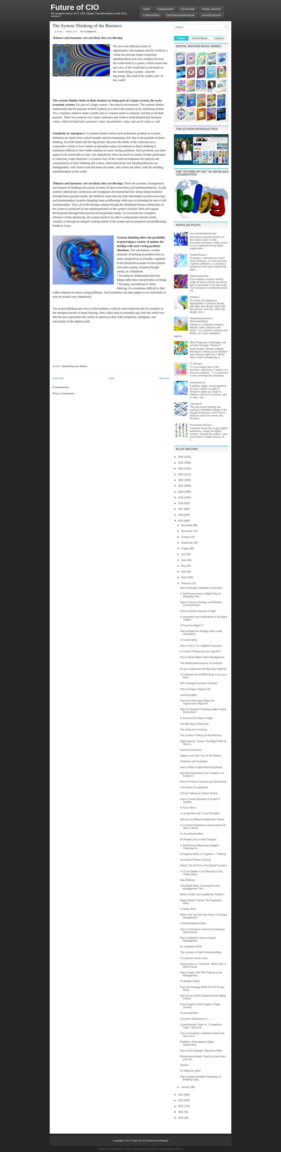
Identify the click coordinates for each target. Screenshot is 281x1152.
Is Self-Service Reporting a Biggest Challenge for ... (199, 847)
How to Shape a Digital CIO (195, 689)
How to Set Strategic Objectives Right (201, 1050)
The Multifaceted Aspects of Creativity (201, 663)
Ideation (184, 1065)
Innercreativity (197, 382)
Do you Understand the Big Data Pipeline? (203, 668)
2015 (181, 520)
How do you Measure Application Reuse (202, 819)
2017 (181, 509)
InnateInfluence (198, 254)
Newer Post (58, 378)
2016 (181, 514)
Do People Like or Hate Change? (198, 839)
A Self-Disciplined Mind (193, 923)
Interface (194, 297)
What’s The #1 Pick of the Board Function (203, 865)
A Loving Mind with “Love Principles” (200, 813)
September (187, 542)
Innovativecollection (201, 425)
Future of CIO (75, 7)
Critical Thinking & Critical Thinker (199, 793)
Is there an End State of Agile (196, 718)
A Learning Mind (189, 1012)
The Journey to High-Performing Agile (200, 952)
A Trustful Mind (188, 640)
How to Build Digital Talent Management (202, 657)
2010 (181, 1117)
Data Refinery (187, 880)
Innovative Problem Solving (195, 859)
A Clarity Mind (188, 909)
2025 (181, 462)
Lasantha (152, 1149)
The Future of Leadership (194, 787)
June (184, 560)
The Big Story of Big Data (194, 723)
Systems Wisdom (79, 366)
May (184, 565)
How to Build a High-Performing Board (201, 767)
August (185, 548)
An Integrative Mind (191, 946)
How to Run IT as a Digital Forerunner (201, 645)
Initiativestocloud (199, 276)
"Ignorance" (196, 403)
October (186, 537)
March (185, 577)
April (184, 571)
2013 (181, 1100)
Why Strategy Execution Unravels (199, 683)
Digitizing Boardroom (180, 15)
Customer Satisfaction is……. (196, 1018)
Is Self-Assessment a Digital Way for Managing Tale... (200, 595)
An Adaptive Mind (190, 981)
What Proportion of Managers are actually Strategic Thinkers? (208, 344)
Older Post (164, 378)
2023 (181, 474)
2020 (181, 491)
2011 (181, 1111)
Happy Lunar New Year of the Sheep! (200, 755)
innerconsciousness (191, 749)
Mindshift (66, 366)
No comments (88, 31)
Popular (181, 38)
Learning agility (188, 694)
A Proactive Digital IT (192, 625)
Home (146, 9)
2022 (181, 480)
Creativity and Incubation (194, 761)
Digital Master (211, 9)
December (187, 525)
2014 (181, 1094)
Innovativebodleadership (203, 233)
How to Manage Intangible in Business (201, 587)
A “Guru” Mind (187, 807)
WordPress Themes (122, 1149)
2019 (181, 497)
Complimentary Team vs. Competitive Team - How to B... (201, 1026)
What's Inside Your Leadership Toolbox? (202, 894)
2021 (181, 485)
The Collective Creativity (193, 729)
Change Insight (211, 15)
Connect (219, 38)
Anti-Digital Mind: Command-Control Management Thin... (200, 887)
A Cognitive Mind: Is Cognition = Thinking (203, 854)
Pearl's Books (200, 38)
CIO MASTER (188, 9)
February (186, 583)
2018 (181, 503)
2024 (181, 468)
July (183, 554)
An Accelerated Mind (191, 833)
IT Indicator (196, 363)
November (187, 531)
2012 (181, 1106)
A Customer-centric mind (193, 958)
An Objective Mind (190, 1070)
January (186, 1087)
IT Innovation (151, 15)
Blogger (164, 1140)
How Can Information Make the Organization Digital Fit (197, 702)
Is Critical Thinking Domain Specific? (200, 651)
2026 (181, 456)
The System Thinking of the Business (87, 25)
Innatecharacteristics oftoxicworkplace (201, 320)
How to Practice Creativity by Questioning (203, 781)
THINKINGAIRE (165, 9)
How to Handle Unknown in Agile (198, 611)
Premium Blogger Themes (171, 1149)
